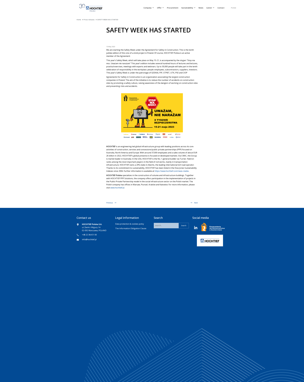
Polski (233, 8)
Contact (220, 8)
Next (196, 203)
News (201, 8)
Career (209, 8)
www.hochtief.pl (117, 187)
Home (79, 20)
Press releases (89, 20)
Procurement (172, 8)
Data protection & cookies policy (129, 224)
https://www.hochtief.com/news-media (172, 171)
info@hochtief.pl (89, 239)
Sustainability (187, 8)
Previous (109, 203)
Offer (159, 8)
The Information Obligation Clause (130, 228)
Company (147, 8)
